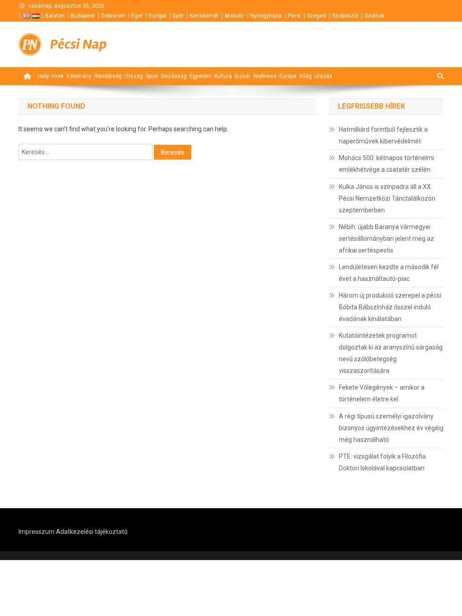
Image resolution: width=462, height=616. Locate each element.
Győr (178, 16)
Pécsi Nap (78, 44)
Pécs (294, 16)
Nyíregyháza (266, 16)
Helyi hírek (51, 76)
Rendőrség (108, 76)
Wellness (265, 76)
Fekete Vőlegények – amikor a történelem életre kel (382, 393)
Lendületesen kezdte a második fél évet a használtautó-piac (389, 272)
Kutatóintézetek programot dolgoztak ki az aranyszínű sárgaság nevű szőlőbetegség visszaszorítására (391, 353)
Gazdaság (174, 76)
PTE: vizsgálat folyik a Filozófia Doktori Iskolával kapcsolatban (382, 462)
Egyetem (200, 76)
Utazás (323, 76)
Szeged (316, 16)
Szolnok (374, 16)
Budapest (83, 16)
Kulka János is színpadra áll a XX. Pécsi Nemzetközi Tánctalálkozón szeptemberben (387, 198)
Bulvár (242, 76)
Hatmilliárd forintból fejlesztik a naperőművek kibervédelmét (383, 135)
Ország (134, 76)
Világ (305, 76)
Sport (152, 76)
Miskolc (234, 16)
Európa (157, 16)
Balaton (55, 16)
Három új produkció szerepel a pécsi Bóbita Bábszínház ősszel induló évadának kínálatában (390, 307)
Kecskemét (204, 16)
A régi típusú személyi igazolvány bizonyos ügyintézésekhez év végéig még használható (391, 428)
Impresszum (36, 531)
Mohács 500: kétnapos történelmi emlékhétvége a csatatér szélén (386, 163)
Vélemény (79, 76)
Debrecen (113, 16)
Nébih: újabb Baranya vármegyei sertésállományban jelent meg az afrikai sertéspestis (386, 238)
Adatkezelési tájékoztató (92, 531)
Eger (137, 16)
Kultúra (223, 76)
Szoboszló (345, 16)
